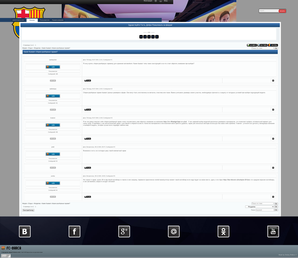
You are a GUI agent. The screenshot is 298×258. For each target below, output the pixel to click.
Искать (282, 11)
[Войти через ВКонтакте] (141, 37)
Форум (24, 48)
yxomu (53, 176)
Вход (165, 1)
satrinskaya (53, 89)
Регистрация (148, 1)
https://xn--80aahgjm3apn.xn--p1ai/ (175, 122)
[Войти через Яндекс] (149, 37)
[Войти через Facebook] (145, 37)
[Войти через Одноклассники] (157, 37)
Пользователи (44, 20)
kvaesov (52, 118)
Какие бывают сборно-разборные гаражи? (56, 48)
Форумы (32, 20)
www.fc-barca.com (18, 20)
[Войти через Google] (153, 37)
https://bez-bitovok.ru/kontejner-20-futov (236, 180)
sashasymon (53, 59)
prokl (52, 147)
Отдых (30, 48)
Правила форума (57, 20)
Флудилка (37, 48)
